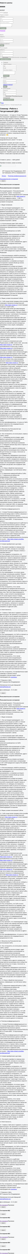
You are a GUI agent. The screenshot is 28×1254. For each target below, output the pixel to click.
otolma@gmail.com (5, 687)
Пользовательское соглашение (9, 179)
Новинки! (2, 31)
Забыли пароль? (5, 43)
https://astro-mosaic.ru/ (11, 305)
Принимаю (14, 57)
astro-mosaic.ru (21, 196)
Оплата (4, 176)
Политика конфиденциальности (17, 176)
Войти (2, 45)
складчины (14, 677)
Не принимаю (4, 1205)
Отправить (3, 28)
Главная (5, 12)
